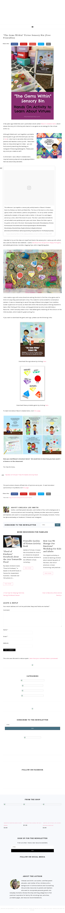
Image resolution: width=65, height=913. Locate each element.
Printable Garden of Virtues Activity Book (32, 543)
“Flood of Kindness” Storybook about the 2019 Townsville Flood (12, 556)
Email (5, 636)
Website (5, 643)
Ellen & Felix (20, 234)
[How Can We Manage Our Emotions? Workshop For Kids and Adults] (52, 536)
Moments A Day (32, 12)
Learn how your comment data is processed (43, 658)
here (6, 139)
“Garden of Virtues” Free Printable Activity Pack (21, 475)
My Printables (28, 497)
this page (37, 411)
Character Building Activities (18, 497)
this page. (26, 487)
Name (5, 630)
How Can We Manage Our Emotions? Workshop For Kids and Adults (52, 546)
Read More (8, 583)
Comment (6, 610)
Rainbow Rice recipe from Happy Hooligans (46, 242)
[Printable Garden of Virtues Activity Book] (32, 536)
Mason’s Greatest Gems (48, 124)
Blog (10, 497)
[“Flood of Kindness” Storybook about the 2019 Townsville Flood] (12, 541)
